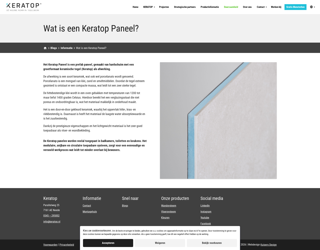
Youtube (204, 217)
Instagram (205, 211)
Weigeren (160, 243)
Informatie (66, 48)
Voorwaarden (50, 244)
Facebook (205, 223)
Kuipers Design (268, 244)
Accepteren (108, 243)
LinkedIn (205, 205)
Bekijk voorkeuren (212, 243)
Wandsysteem (168, 205)
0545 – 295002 (51, 215)
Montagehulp (90, 211)
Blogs (53, 48)
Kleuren (165, 217)
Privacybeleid (67, 244)
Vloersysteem (168, 211)
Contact (87, 205)
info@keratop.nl (51, 221)
